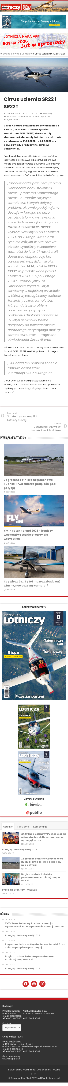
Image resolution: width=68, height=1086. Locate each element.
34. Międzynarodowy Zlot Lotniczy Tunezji (22, 417)
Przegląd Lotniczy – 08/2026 (19, 849)
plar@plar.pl (16, 1016)
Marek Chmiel (13, 113)
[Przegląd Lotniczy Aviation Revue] (34, 6)
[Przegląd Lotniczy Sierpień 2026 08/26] (34, 21)
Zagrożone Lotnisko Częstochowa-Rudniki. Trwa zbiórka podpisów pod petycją (30, 484)
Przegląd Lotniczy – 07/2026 (19, 889)
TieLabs (55, 1069)
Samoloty (27, 53)
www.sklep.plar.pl (11, 1059)
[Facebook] (32, 1074)
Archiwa (6, 1023)
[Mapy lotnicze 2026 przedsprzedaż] (34, 41)
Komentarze (40, 826)
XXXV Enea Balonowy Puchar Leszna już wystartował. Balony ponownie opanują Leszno (43, 837)
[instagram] (34, 1074)
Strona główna (11, 53)
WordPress (28, 1069)
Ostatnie (8, 826)
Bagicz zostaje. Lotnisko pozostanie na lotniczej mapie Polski (40, 877)
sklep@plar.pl (17, 1049)
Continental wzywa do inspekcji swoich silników (46, 427)
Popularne (23, 826)
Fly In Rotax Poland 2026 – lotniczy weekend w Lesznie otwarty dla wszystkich (28, 535)
